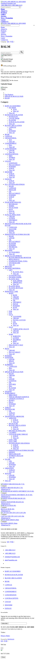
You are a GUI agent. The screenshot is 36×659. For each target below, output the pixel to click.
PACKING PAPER (15, 277)
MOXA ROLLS (14, 259)
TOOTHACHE (10, 409)
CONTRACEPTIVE (11, 154)
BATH (15, 295)
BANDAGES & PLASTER (14, 115)
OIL (10, 191)
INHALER (12, 190)
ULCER (7, 459)
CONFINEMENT (10, 143)
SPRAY (11, 361)
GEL (14, 322)
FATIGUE (8, 179)
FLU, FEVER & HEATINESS (15, 184)
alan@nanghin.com (11, 560)
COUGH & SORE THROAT (18, 434)
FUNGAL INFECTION (12, 215)
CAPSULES (13, 227)
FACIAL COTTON (19, 320)
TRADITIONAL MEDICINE (14, 416)
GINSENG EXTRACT (16, 398)
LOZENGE (12, 381)
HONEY (12, 400)
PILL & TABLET (14, 165)
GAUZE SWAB (14, 118)
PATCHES (12, 384)
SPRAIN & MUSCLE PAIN (14, 96)
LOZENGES (13, 163)
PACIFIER (12, 107)
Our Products (9, 94)
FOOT (11, 327)
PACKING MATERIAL (13, 268)
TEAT (15, 109)
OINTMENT (13, 220)
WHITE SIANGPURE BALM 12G (12, 502)
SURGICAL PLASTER (16, 122)
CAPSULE (12, 127)
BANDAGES (13, 116)
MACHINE (8, 250)
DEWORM (8, 172)
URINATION (9, 468)
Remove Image (6, 61)
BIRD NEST (13, 395)
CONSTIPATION (10, 149)
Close (3, 89)
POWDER (12, 131)
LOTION (12, 218)
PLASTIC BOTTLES (16, 288)
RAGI (11, 209)
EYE (10, 313)
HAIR (11, 334)
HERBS (11, 206)
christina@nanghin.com (8, 3)
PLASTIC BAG (18, 272)
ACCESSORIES (14, 252)
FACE (11, 315)
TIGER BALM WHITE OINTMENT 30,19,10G (16, 495)
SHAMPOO (17, 340)
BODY (11, 293)
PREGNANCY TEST (16, 345)
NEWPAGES (10, 639)
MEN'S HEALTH (14, 454)
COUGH (8, 161)
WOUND (8, 473)
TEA (10, 140)
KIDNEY (12, 452)
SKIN (15, 341)
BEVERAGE (13, 204)
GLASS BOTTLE (15, 275)
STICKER (8, 391)
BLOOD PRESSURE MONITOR (20, 257)
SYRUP (11, 168)
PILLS (11, 402)
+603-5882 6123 (17, 5)
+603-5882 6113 (6, 5)
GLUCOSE (12, 229)
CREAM (12, 216)
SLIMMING (9, 364)
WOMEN (12, 157)
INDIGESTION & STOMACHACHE (17, 234)
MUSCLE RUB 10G (7, 509)
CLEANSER (17, 316)
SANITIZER (9, 357)
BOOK (7, 134)
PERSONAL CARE (11, 291)
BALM (7, 98)
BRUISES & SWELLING (17, 431)
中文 (12, 41)
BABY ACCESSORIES (12, 106)
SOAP (15, 307)
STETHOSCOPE (14, 263)
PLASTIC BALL (14, 286)
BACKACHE (13, 423)
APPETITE (12, 418)
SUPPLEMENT (10, 393)
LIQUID (11, 150)
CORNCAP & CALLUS (21, 329)
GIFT (10, 270)
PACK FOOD (13, 207)
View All (15, 111)
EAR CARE (13, 439)
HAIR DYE (17, 336)
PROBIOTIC (13, 247)
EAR (10, 311)
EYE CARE (13, 441)
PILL (10, 129)
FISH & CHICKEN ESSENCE (19, 397)
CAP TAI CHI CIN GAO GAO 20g (12, 516)
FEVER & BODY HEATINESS (19, 443)
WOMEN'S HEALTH (16, 456)
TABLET (12, 175)
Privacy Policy (5, 636)
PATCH (15, 304)
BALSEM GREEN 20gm (9, 523)
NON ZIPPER (17, 281)
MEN (10, 156)
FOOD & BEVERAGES (13, 202)
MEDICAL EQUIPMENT (13, 256)
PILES (7, 348)
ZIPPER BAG (17, 282)
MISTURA (8, 266)
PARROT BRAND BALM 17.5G (12, 487)
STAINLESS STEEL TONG (18, 261)
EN (8, 41)
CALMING (12, 432)
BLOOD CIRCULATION (13, 125)
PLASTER (12, 120)
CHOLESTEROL (10, 138)
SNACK (11, 211)
